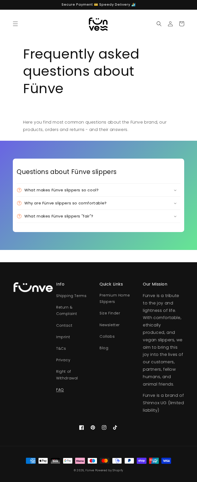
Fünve (89, 470)
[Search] (159, 23)
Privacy (63, 360)
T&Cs (61, 348)
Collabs (107, 336)
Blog (104, 347)
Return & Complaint (66, 310)
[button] (15, 23)
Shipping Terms (71, 295)
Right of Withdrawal (67, 374)
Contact (64, 325)
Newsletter (110, 324)
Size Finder (110, 313)
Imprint (63, 336)
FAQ (60, 389)
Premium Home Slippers (115, 298)
